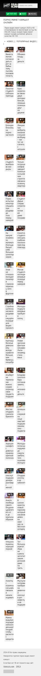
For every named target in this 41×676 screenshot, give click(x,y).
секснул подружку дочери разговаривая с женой (10, 482)
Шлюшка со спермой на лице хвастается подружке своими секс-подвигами (21, 420)
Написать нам (8, 667)
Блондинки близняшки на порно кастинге (10, 130)
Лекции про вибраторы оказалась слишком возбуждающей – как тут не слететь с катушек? (21, 137)
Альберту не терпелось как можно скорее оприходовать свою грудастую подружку (10, 386)
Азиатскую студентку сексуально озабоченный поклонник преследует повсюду (21, 240)
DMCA (18, 667)
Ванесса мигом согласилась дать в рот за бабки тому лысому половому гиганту (10, 65)
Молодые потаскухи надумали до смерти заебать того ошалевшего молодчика (21, 453)
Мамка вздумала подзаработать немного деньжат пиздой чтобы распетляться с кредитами (10, 628)
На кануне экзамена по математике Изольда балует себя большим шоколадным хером (10, 245)
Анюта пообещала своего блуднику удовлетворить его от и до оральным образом (10, 510)
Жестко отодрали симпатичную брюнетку (10, 413)
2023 (23, 14)
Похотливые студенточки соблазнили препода (10, 92)
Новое (9, 42)
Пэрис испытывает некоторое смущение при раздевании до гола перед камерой (10, 209)
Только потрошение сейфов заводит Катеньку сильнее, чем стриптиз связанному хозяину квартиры (21, 174)
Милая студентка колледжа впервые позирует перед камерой (21, 277)
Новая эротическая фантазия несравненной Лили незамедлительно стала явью (21, 349)
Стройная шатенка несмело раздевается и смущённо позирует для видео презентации (10, 317)
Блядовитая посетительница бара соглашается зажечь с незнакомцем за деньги (21, 384)
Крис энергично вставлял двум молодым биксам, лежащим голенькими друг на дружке (21, 101)
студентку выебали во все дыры (10, 165)
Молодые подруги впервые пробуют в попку (21, 313)
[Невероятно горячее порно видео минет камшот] (13, 5)
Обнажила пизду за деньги (21, 58)
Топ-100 (12, 14)
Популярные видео (26, 42)
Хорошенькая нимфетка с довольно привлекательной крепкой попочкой (10, 451)
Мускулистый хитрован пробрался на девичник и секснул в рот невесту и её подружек (21, 593)
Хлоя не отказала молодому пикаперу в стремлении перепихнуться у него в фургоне (10, 282)
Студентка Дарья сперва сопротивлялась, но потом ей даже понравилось (21, 208)
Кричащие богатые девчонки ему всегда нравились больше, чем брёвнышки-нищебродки (10, 351)
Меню (33, 14)
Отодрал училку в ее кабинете (21, 479)
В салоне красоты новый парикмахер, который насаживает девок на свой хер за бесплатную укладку (21, 514)
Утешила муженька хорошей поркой (10, 545)
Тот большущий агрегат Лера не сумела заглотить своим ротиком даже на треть (21, 555)
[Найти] (35, 5)
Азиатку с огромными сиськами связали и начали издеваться (10, 589)
